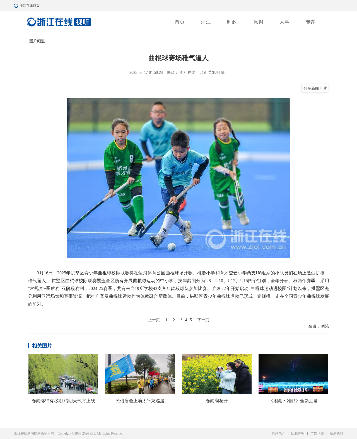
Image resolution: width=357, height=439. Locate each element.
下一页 (203, 320)
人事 (284, 22)
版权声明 (298, 433)
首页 (180, 22)
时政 (232, 22)
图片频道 (37, 41)
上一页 (154, 320)
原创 (258, 22)
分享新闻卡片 (315, 88)
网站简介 (278, 433)
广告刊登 (317, 433)
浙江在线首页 (17, 5)
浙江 (206, 22)
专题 (311, 22)
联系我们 (336, 433)
